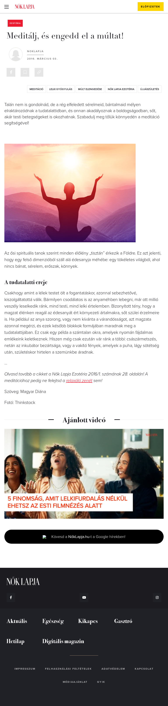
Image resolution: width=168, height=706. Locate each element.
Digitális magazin (63, 641)
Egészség (53, 621)
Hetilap (15, 641)
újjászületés (149, 89)
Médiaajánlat (75, 681)
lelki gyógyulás (60, 89)
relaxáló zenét (79, 380)
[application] (84, 474)
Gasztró (123, 621)
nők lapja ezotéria (121, 89)
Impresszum (24, 668)
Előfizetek (150, 6)
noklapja (35, 51)
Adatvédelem (113, 668)
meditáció (36, 89)
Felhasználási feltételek (68, 668)
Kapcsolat (144, 668)
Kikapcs (88, 621)
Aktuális (17, 621)
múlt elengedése (90, 89)
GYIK (101, 681)
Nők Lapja (25, 6)
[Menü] (6, 6)
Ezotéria (15, 23)
